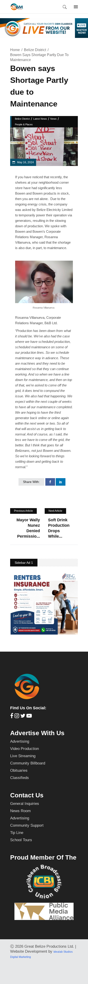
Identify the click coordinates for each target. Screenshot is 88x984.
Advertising (19, 741)
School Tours (21, 840)
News (53, 118)
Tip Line (16, 833)
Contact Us (27, 795)
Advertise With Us (37, 733)
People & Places (24, 124)
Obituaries (19, 770)
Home (15, 50)
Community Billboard (27, 763)
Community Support (27, 825)
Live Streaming (22, 756)
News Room (20, 811)
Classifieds (19, 778)
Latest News (40, 118)
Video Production (24, 749)
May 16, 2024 (25, 162)
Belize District (35, 50)
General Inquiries (24, 803)
